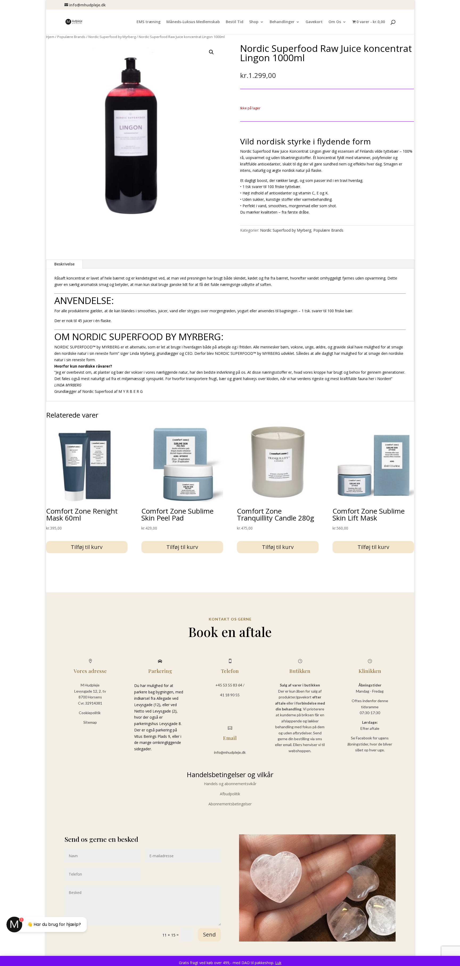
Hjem (50, 36)
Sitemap (90, 722)
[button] (211, 52)
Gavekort (314, 22)
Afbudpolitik (230, 793)
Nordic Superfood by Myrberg (112, 36)
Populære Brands (71, 36)
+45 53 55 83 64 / (229, 685)
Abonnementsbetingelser (230, 803)
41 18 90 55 (230, 695)
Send (209, 934)
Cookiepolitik (90, 712)
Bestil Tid (234, 22)
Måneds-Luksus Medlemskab (193, 22)
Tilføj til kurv (86, 547)
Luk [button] (278, 962)
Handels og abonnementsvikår (230, 783)
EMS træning (149, 22)
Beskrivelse (64, 264)
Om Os (334, 22)
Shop (253, 22)
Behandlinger (282, 22)
